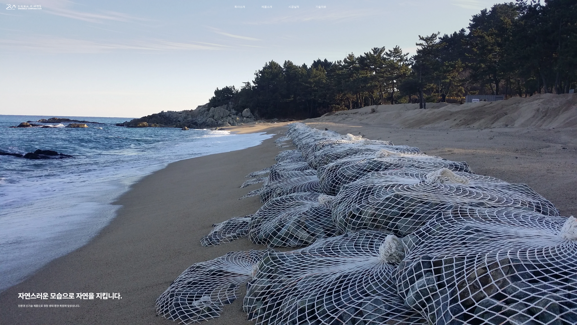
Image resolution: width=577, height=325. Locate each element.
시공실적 (293, 6)
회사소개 (239, 6)
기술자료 (321, 6)
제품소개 (266, 6)
